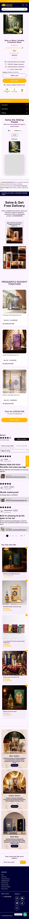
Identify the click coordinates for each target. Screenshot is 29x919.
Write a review (21, 439)
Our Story (4, 877)
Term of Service (5, 879)
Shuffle (14, 135)
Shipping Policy (5, 880)
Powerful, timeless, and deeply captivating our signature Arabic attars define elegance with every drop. (14, 799)
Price (14, 51)
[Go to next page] (25, 536)
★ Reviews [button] (27, 461)
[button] (14, 45)
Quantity (14, 55)
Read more (14, 765)
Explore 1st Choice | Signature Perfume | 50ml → (14, 193)
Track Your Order (5, 886)
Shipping (5, 72)
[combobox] (14, 9)
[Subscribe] (23, 862)
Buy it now (14, 81)
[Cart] (23, 5)
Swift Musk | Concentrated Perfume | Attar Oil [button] (16, 530)
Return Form (4, 882)
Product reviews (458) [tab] (7, 446)
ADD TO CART (14, 420)
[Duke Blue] (14, 823)
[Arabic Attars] (14, 782)
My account (4, 888)
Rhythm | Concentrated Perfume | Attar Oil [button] (17, 500)
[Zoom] (20, 31)
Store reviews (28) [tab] (22, 446)
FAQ (2, 875)
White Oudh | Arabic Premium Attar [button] (16, 477)
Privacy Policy (5, 884)
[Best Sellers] (14, 742)
